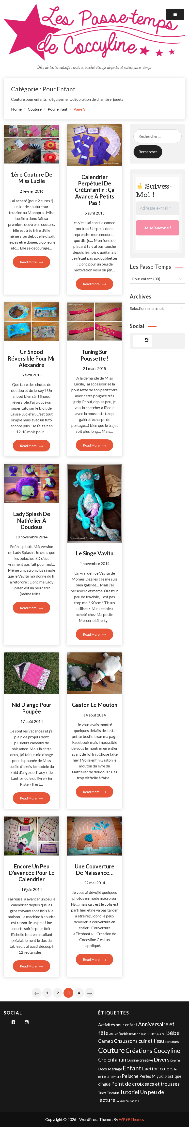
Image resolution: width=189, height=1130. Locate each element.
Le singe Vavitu (94, 553)
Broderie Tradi (138, 1033)
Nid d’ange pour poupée (31, 708)
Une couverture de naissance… (94, 869)
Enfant (132, 1068)
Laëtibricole (155, 1068)
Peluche (130, 1076)
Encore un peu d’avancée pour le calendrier (32, 873)
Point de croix (127, 1083)
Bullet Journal (156, 1033)
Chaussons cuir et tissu (139, 1041)
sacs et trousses (162, 1084)
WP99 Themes (131, 1119)
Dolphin (175, 1060)
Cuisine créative (140, 1060)
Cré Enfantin (112, 1060)
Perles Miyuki (151, 1076)
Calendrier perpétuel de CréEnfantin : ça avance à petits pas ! (94, 190)
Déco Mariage (110, 1068)
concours (172, 1041)
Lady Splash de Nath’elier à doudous (31, 520)
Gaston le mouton (94, 704)
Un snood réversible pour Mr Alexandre (31, 358)
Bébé (173, 1032)
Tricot (102, 1093)
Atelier (113, 1033)
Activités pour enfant (117, 1024)
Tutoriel (129, 1092)
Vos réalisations (129, 1100)
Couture (111, 1050)
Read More (28, 262)
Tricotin (113, 1093)
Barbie (123, 1033)
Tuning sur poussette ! (94, 355)
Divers (162, 1059)
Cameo (105, 1041)
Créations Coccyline (153, 1050)
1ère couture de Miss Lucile (31, 177)
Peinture (115, 1076)
